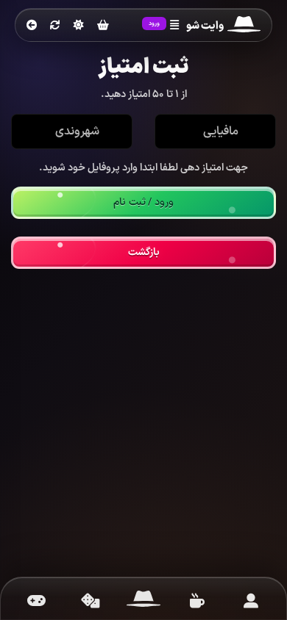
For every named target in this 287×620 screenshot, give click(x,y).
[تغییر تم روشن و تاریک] (79, 25)
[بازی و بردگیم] (90, 601)
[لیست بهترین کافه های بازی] (197, 601)
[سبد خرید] (103, 26)
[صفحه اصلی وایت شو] (144, 601)
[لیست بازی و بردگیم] (36, 601)
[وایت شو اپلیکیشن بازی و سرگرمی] (244, 26)
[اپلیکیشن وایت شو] (250, 601)
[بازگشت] (31, 26)
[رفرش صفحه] (55, 26)
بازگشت (144, 252)
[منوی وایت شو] (174, 26)
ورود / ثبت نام (143, 202)
